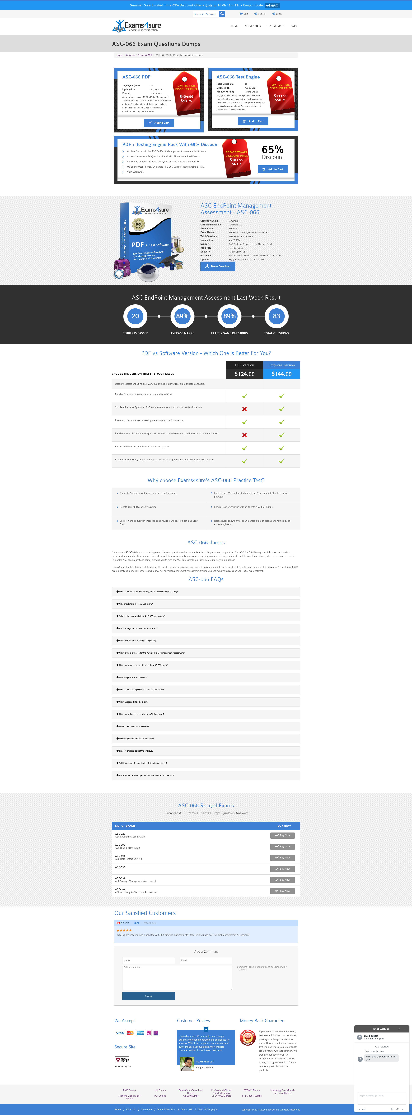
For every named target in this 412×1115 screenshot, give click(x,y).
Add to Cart (161, 123)
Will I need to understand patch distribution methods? (143, 763)
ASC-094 (120, 878)
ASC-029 (120, 834)
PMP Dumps (129, 1090)
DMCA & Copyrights (208, 1109)
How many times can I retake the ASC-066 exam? (141, 714)
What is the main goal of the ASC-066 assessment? (142, 616)
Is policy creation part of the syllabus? (136, 751)
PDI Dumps (160, 1096)
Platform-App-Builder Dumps (129, 1097)
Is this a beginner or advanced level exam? (138, 628)
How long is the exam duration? (133, 677)
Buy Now (285, 835)
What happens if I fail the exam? (133, 702)
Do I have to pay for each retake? (134, 726)
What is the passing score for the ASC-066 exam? (141, 689)
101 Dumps (160, 1090)
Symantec (130, 55)
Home (234, 26)
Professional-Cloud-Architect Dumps (221, 1092)
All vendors (253, 26)
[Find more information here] (382, 1069)
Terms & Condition (166, 1109)
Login (278, 14)
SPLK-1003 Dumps (221, 1096)
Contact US (186, 1109)
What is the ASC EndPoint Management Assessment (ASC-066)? (148, 591)
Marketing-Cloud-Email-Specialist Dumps (282, 1092)
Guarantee (146, 1109)
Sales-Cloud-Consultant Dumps (191, 1092)
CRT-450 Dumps (251, 1090)
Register (261, 14)
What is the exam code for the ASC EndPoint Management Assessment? (152, 653)
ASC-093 (120, 867)
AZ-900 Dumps (191, 1096)
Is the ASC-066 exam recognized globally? (138, 640)
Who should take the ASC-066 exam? (136, 604)
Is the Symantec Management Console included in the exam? (146, 775)
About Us (131, 1109)
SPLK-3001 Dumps (252, 1096)
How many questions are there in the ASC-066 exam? (143, 665)
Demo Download (220, 266)
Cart (294, 26)
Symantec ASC (145, 55)
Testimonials (275, 26)
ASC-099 (120, 889)
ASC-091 (120, 856)
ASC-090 (120, 845)
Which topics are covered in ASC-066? (136, 738)
